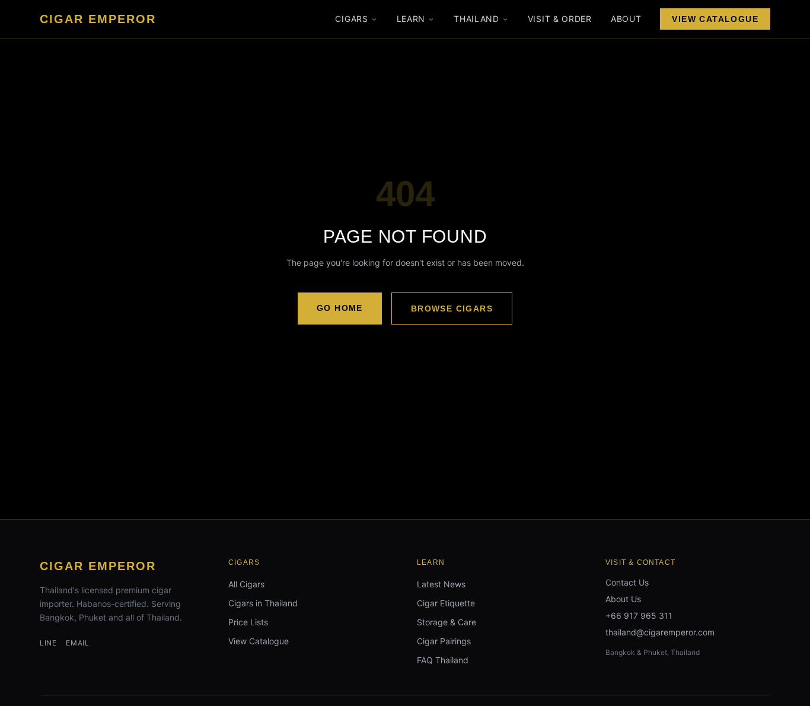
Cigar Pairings (444, 641)
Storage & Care (446, 622)
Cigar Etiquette (446, 603)
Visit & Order (560, 19)
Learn (411, 19)
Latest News (441, 584)
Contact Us (627, 582)
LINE (48, 642)
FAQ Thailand (442, 660)
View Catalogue (715, 19)
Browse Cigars (452, 308)
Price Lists (248, 622)
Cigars (351, 19)
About (626, 19)
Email (77, 642)
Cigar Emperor (98, 566)
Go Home (340, 308)
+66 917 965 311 (638, 615)
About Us (623, 599)
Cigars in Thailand (263, 603)
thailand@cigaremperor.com (660, 632)
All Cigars (246, 584)
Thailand (476, 19)
